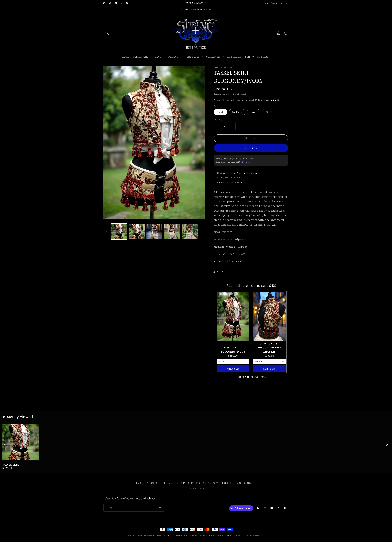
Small (220, 112)
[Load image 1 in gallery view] (119, 232)
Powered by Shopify (164, 535)
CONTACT (249, 482)
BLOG (238, 482)
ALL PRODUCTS (211, 482)
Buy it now (250, 147)
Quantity (218, 119)
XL (269, 113)
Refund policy (182, 535)
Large (254, 112)
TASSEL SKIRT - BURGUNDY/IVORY (14, 465)
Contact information (254, 535)
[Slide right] (202, 231)
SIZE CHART (167, 482)
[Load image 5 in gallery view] (190, 232)
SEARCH (139, 482)
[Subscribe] (160, 508)
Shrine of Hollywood (144, 535)
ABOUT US (152, 482)
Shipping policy (234, 535)
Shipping (218, 94)
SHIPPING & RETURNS (188, 482)
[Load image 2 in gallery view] (137, 232)
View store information (230, 182)
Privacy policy (198, 535)
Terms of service (216, 535)
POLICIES (227, 482)
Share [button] (220, 271)
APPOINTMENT (196, 488)
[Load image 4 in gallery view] (172, 232)
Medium (237, 112)
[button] (107, 33)
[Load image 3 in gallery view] (154, 232)
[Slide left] (106, 231)
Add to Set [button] (233, 368)
